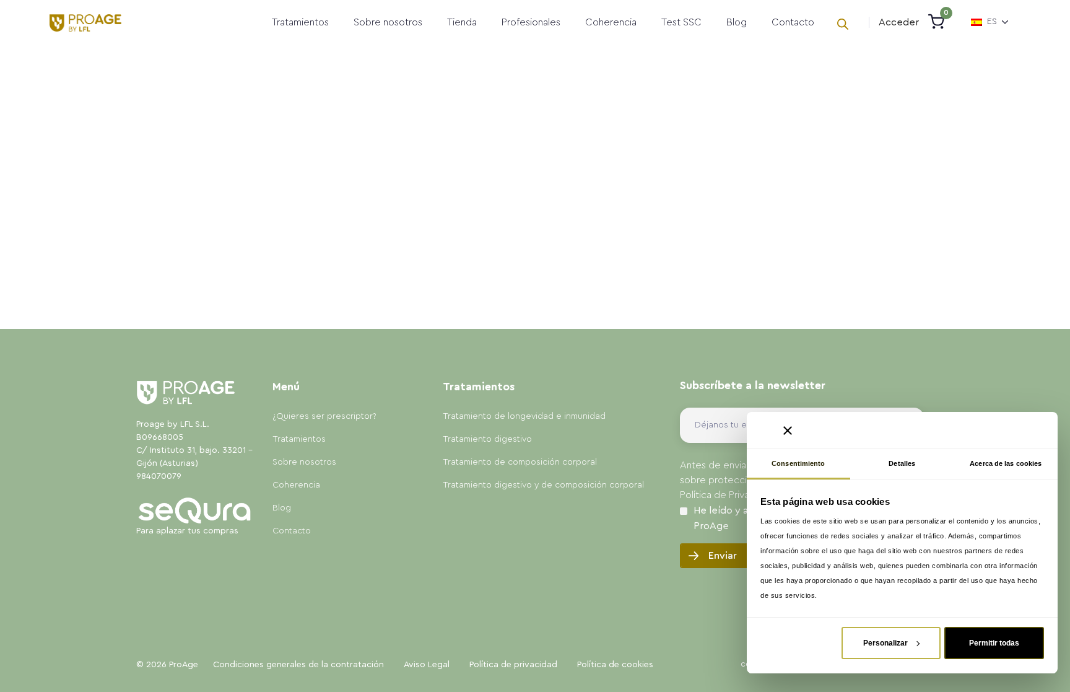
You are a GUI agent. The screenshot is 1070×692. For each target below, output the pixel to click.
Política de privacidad (513, 664)
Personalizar (885, 643)
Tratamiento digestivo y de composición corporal (543, 485)
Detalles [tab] (902, 463)
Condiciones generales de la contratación (298, 664)
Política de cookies (615, 664)
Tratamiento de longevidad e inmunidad (524, 416)
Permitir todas (994, 643)
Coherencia (611, 22)
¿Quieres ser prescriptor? (324, 416)
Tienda (462, 22)
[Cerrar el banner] (787, 430)
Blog (736, 22)
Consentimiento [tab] (798, 463)
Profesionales (531, 22)
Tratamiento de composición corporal (520, 462)
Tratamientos (300, 22)
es (992, 21)
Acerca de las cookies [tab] (1006, 463)
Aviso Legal (427, 664)
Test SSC (681, 22)
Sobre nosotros (388, 22)
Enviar (722, 556)
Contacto (793, 22)
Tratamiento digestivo (487, 439)
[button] (899, 22)
